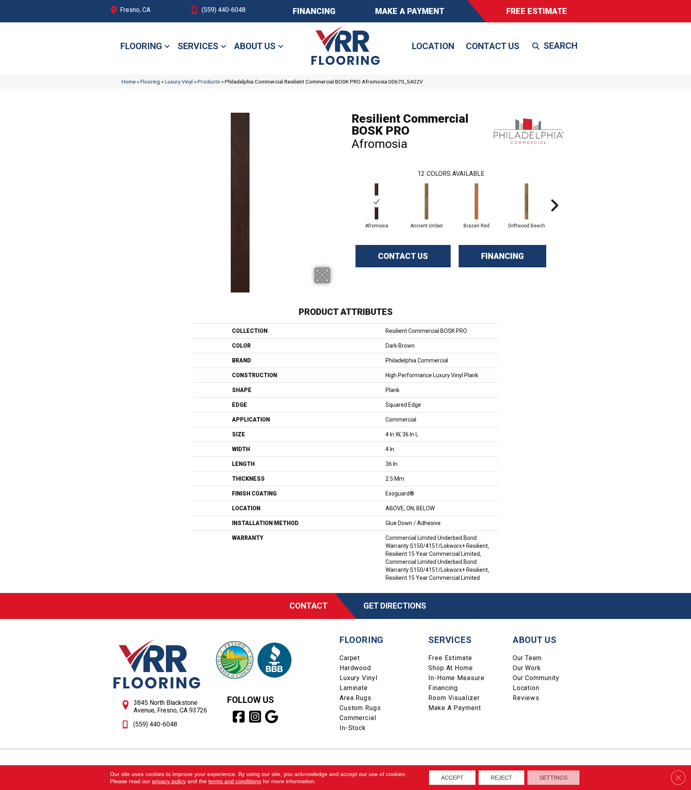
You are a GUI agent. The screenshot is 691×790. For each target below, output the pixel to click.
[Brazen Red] (477, 201)
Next (554, 193)
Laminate (354, 688)
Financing (502, 256)
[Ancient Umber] (427, 201)
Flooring (141, 46)
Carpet (350, 658)
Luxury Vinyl (179, 81)
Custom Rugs (360, 708)
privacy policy (169, 781)
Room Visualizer (453, 698)
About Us (255, 46)
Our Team (527, 658)
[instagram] (255, 716)
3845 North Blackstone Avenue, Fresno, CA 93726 (170, 706)
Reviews (526, 698)
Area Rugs (355, 698)
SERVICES (449, 640)
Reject (501, 777)
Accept (452, 777)
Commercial (358, 718)
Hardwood (355, 668)
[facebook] (239, 716)
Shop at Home (450, 668)
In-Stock (353, 728)
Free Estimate (450, 658)
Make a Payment (454, 708)
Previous (347, 193)
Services (198, 46)
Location (433, 46)
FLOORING (361, 640)
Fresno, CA (135, 10)
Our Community (536, 678)
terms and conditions (234, 781)
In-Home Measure (456, 678)
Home (129, 81)
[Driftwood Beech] (527, 201)
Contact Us (492, 46)
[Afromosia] (376, 201)
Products (209, 81)
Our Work (527, 668)
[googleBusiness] (271, 716)
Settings (553, 777)
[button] (167, 46)
